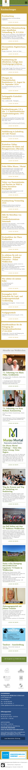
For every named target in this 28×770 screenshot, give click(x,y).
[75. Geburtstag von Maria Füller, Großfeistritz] (14, 362)
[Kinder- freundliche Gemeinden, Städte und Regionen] (14, 758)
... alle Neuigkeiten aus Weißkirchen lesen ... (14, 659)
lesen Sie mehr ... (14, 22)
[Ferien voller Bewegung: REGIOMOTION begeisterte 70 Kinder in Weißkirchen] (14, 553)
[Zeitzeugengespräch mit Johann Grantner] (14, 596)
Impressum (18, 764)
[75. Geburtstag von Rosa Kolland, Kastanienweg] (14, 398)
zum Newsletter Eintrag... (13, 738)
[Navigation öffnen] (26, 3)
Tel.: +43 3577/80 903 (6, 701)
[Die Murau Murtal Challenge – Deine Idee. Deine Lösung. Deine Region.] (14, 435)
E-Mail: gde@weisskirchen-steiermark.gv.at (12, 705)
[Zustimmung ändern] (3, 765)
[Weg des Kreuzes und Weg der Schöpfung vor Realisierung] (14, 477)
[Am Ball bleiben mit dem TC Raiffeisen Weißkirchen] (14, 516)
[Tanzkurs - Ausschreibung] (14, 634)
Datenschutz (10, 764)
